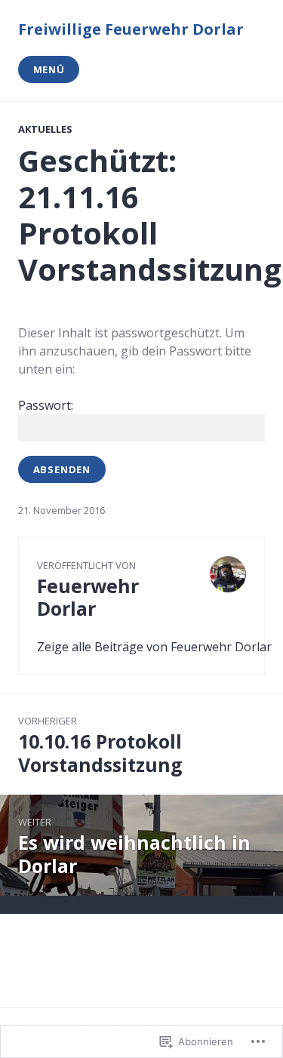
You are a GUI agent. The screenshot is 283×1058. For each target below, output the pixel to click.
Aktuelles (45, 129)
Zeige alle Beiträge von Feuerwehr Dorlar (154, 646)
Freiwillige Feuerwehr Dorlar (131, 29)
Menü (49, 69)
